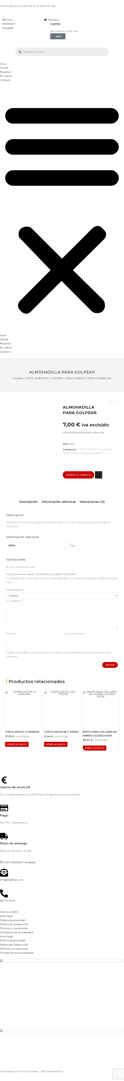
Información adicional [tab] (59, 502)
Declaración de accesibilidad (16, 932)
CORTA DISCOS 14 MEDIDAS (22, 731)
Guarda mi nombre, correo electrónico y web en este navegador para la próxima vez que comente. (58, 654)
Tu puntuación (15, 589)
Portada (18, 378)
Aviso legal (6, 916)
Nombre (12, 633)
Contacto (5, 80)
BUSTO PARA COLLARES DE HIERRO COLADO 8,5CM (100, 733)
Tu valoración (15, 600)
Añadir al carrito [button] (17, 744)
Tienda (4, 68)
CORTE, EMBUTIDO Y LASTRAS (44, 378)
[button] (62, 207)
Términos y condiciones (14, 928)
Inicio (3, 63)
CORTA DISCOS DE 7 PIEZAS (61, 731)
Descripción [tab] (28, 502)
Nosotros (5, 72)
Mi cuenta (6, 76)
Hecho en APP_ (9, 912)
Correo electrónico (76, 633)
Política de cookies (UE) (14, 924)
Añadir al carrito (78, 475)
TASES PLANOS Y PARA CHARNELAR (88, 378)
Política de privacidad (12, 920)
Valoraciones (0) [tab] (92, 502)
